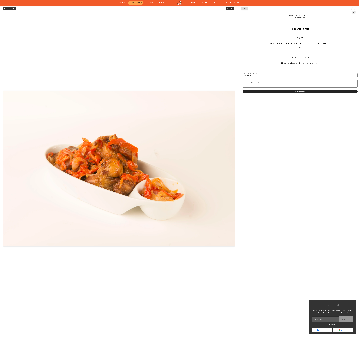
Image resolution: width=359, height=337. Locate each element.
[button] (123, 3)
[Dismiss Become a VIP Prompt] (353, 302)
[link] (300, 47)
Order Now (135, 3)
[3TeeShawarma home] (179, 2)
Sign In (228, 3)
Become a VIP (240, 3)
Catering (149, 3)
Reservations (163, 3)
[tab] (271, 68)
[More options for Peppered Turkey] (354, 9)
